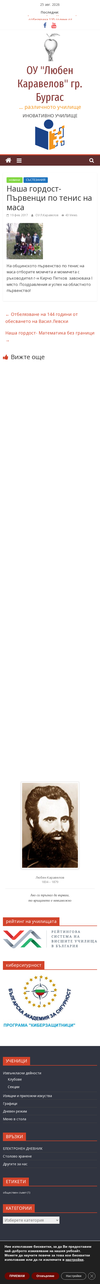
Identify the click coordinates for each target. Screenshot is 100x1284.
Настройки (73, 1276)
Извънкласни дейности (22, 1073)
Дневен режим (15, 1111)
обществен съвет (16, 1192)
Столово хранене (17, 1156)
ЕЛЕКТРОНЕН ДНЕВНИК (22, 1148)
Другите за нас (15, 1164)
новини (14, 180)
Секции (13, 1086)
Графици (10, 1103)
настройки (74, 1260)
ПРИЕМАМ (17, 1276)
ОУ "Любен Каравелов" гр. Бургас (49, 84)
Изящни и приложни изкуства (27, 1095)
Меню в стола (14, 1119)
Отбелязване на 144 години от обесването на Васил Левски (41, 317)
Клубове (15, 1079)
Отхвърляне (45, 1276)
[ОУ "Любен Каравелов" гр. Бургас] (8, 160)
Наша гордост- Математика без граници (49, 336)
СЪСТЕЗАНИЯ (35, 180)
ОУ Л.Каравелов (47, 215)
